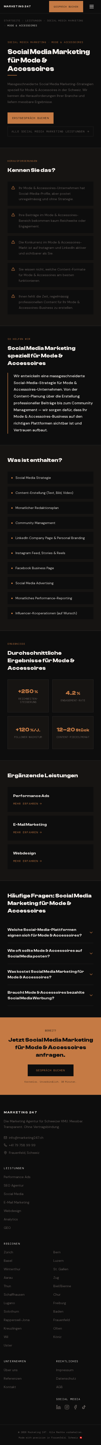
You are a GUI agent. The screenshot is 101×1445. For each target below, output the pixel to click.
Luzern (58, 1260)
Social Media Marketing (65, 20)
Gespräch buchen (66, 6)
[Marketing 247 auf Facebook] (75, 1407)
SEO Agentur (14, 1185)
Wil (6, 1337)
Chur (57, 1294)
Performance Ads (17, 1177)
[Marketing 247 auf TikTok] (84, 1407)
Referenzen (13, 1378)
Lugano (9, 1303)
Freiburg (59, 1303)
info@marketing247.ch (26, 1137)
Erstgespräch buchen (30, 118)
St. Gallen (60, 1269)
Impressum (65, 1370)
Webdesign (12, 1211)
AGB (59, 1387)
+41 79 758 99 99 (22, 1145)
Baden (58, 1311)
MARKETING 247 (17, 6)
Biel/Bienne (62, 1286)
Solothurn (11, 1311)
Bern (57, 1252)
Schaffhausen (14, 1294)
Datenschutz (66, 1378)
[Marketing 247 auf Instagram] (67, 1407)
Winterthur (12, 1269)
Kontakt (10, 1387)
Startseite (12, 20)
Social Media (13, 1194)
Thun (7, 1286)
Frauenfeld (61, 1320)
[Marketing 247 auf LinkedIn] (58, 1407)
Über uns (11, 1370)
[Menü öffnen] (91, 6)
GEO (7, 1228)
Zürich (8, 1252)
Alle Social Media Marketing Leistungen (48, 131)
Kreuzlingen (13, 1328)
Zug (56, 1277)
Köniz (57, 1337)
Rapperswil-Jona (17, 1320)
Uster (8, 1345)
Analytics (11, 1219)
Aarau (8, 1277)
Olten (57, 1328)
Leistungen (33, 20)
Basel (8, 1260)
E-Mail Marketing (16, 1202)
